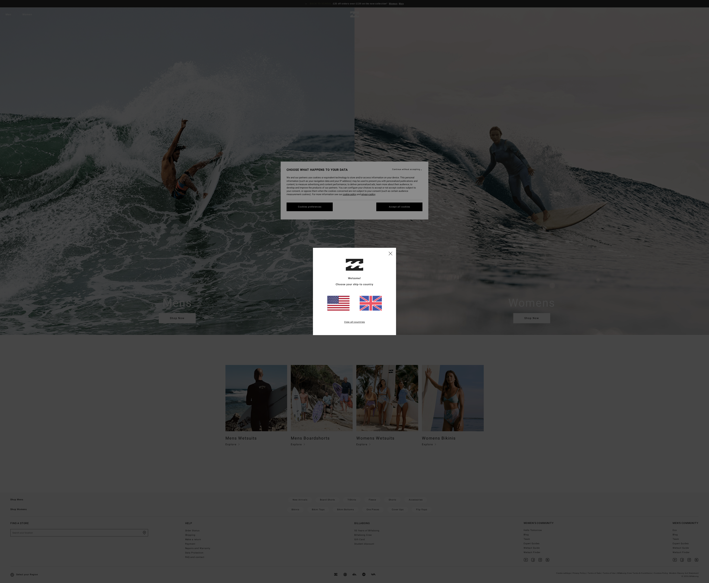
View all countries (354, 322)
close (390, 253)
